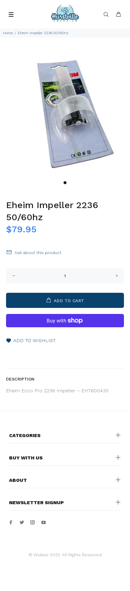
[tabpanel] (65, 112)
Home (8, 33)
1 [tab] (65, 182)
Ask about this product (38, 252)
